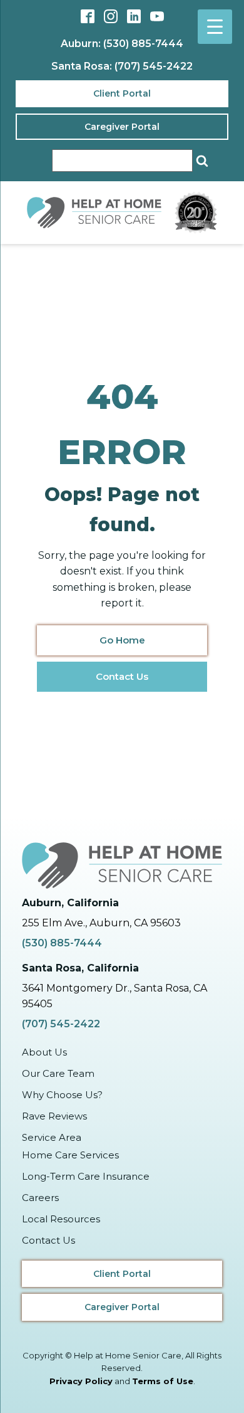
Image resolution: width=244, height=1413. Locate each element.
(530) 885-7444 (62, 943)
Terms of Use (162, 1381)
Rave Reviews (54, 1116)
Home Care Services (70, 1155)
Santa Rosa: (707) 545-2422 (122, 66)
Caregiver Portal (122, 126)
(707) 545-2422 (61, 1024)
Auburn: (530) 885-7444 (122, 44)
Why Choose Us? (62, 1095)
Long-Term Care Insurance (86, 1176)
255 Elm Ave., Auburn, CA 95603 (101, 923)
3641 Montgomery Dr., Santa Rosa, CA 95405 (114, 996)
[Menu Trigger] (215, 26)
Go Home (122, 640)
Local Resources (61, 1219)
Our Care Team (58, 1073)
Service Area (51, 1137)
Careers (40, 1198)
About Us (44, 1052)
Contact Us (122, 676)
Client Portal (122, 93)
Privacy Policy (81, 1381)
